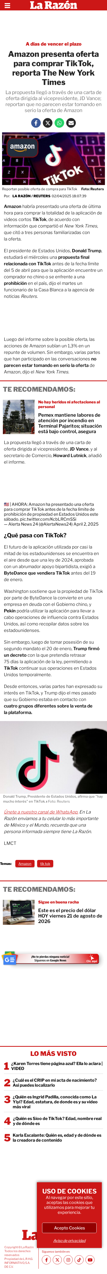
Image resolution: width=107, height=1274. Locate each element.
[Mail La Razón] (71, 123)
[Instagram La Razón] (68, 1259)
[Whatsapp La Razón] (59, 123)
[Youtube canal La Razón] (90, 1259)
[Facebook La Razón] (36, 123)
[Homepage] (53, 5)
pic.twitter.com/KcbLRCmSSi (48, 519)
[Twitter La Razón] (47, 123)
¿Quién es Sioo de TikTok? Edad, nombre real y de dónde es (57, 1121)
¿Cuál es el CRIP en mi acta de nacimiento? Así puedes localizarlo (55, 1083)
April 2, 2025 (85, 524)
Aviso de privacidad (69, 1240)
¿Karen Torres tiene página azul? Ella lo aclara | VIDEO (57, 1066)
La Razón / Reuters (31, 196)
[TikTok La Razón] (79, 1259)
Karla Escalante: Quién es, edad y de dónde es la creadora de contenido (57, 1138)
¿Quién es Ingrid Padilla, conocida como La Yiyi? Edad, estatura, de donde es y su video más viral (55, 1101)
